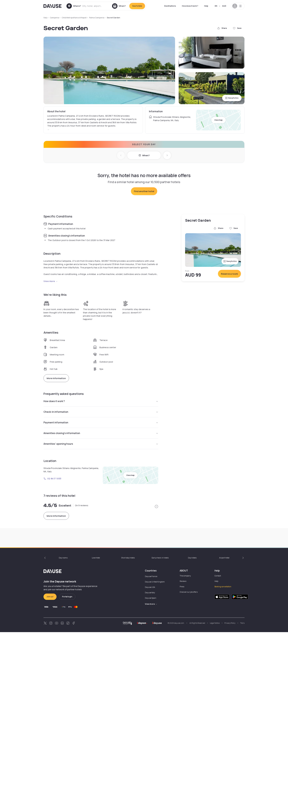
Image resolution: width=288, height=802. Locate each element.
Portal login (67, 596)
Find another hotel (144, 191)
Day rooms (63, 557)
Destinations (170, 6)
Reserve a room (229, 273)
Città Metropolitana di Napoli (74, 17)
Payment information (56, 422)
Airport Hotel (224, 557)
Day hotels (192, 557)
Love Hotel (96, 557)
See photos (233, 98)
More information (56, 378)
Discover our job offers (189, 592)
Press (182, 586)
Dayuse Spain (150, 598)
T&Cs (242, 623)
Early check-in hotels (160, 557)
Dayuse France (151, 576)
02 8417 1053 (54, 478)
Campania (54, 17)
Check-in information (56, 411)
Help (206, 6)
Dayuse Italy (150, 592)
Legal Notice (215, 623)
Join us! (50, 596)
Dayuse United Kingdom (155, 581)
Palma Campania (96, 17)
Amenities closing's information (62, 433)
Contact (217, 575)
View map (218, 120)
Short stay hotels (128, 557)
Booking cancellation (222, 586)
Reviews (183, 581)
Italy (45, 17)
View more (49, 281)
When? (146, 155)
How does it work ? (190, 6)
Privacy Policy (229, 623)
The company (185, 575)
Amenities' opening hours (58, 443)
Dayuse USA (150, 587)
